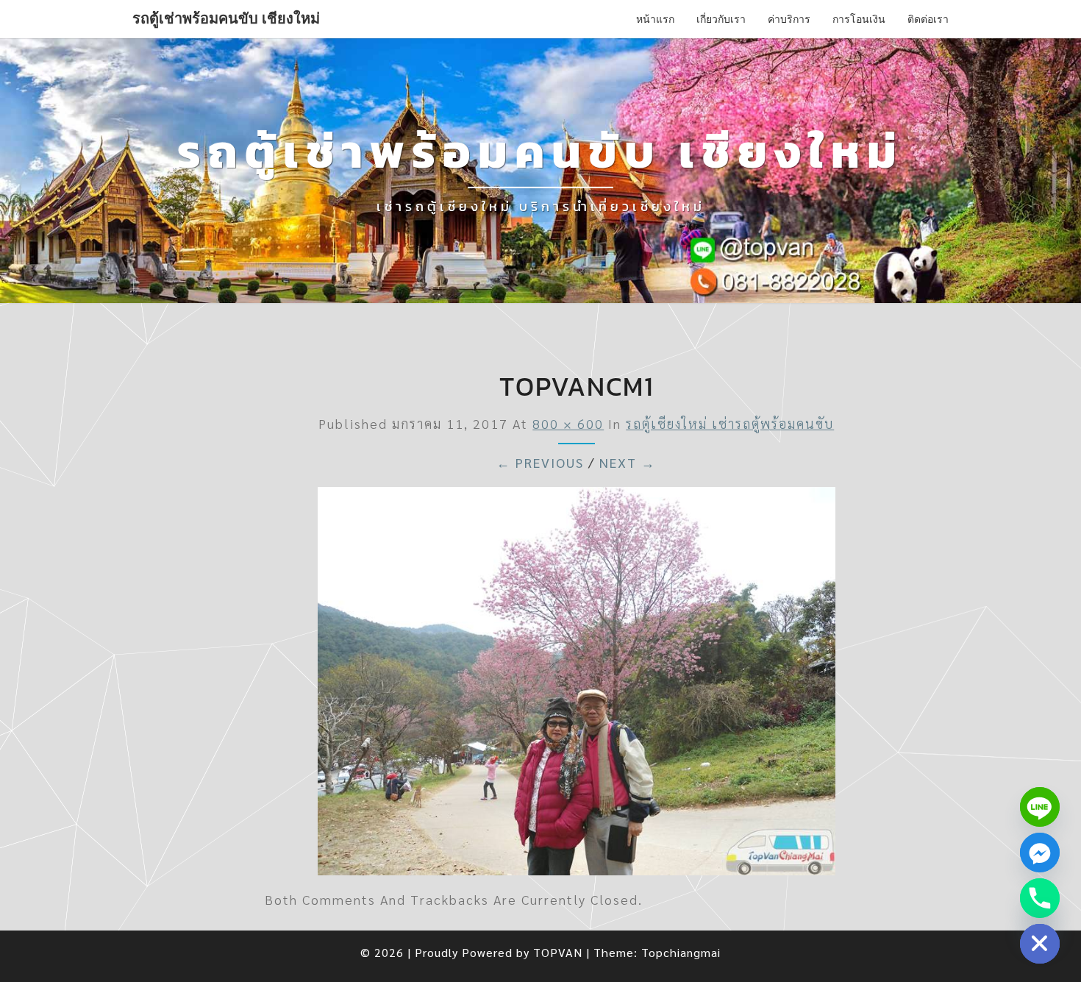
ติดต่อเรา (928, 19)
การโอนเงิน (858, 19)
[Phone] (1040, 898)
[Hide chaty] (1040, 944)
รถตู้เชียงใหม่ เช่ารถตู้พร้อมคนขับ (730, 423)
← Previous (540, 462)
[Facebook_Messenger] (1040, 852)
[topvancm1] (576, 685)
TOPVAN (557, 952)
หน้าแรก (655, 19)
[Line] (1040, 807)
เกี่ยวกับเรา (721, 19)
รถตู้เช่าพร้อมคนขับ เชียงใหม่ (226, 18)
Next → (627, 462)
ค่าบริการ (789, 19)
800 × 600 (568, 423)
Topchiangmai (681, 952)
